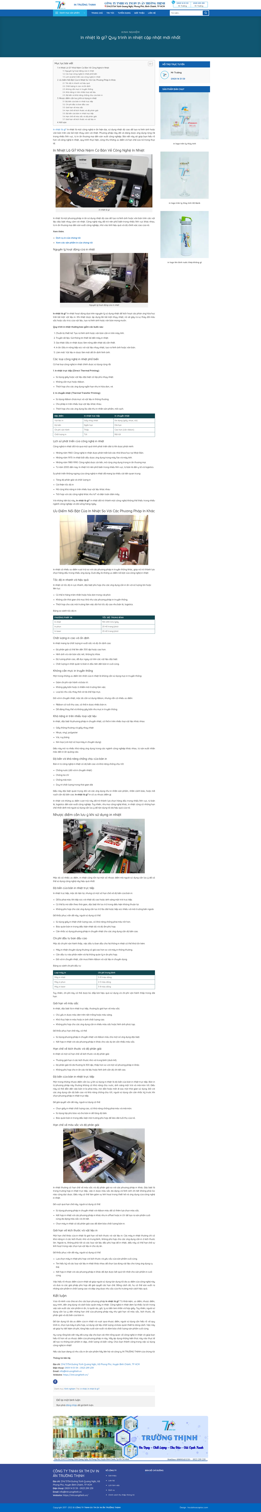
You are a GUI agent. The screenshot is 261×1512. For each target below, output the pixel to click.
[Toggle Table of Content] (149, 63)
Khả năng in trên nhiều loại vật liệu (81, 92)
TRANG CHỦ (97, 13)
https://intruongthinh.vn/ (75, 1374)
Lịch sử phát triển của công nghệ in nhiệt (83, 77)
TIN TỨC (110, 13)
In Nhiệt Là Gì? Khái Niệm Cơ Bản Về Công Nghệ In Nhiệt (84, 68)
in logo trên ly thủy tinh (184, 143)
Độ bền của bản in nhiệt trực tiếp (79, 101)
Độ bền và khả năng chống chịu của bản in (84, 95)
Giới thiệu (112, 1475)
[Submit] (206, 13)
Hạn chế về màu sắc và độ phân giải (81, 116)
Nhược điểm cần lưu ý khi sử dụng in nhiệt (78, 98)
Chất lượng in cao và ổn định (78, 86)
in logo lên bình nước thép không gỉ (184, 262)
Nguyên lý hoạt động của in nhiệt (79, 71)
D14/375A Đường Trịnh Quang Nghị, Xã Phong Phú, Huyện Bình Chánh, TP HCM (100, 1364)
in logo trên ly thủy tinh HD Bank (184, 203)
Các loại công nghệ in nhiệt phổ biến (81, 74)
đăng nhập (71, 1405)
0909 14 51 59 (71, 1367)
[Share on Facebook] (55, 1381)
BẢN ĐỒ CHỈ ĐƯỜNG (154, 1470)
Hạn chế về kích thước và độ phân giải (82, 110)
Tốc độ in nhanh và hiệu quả (77, 83)
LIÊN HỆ (152, 13)
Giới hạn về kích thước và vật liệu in (81, 119)
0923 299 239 (87, 1367)
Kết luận (62, 122)
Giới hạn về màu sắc (74, 107)
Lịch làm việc (114, 1485)
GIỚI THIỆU (139, 13)
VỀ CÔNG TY (110, 1470)
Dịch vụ (111, 1490)
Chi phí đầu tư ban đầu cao (77, 104)
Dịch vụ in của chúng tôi (68, 237)
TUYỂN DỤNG (124, 13)
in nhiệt (83, 1389)
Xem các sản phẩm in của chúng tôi (74, 242)
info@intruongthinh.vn (71, 1371)
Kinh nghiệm (130, 32)
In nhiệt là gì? (59, 129)
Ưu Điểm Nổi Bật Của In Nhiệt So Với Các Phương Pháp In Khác (87, 80)
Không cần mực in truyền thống (79, 89)
